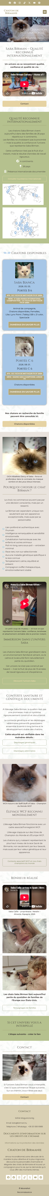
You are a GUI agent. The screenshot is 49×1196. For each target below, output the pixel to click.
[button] (45, 12)
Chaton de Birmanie (11, 12)
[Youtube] (34, 3)
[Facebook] (10, 3)
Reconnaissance (24, 1192)
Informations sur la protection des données (24, 1143)
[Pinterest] (39, 3)
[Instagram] (19, 3)
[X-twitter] (29, 3)
